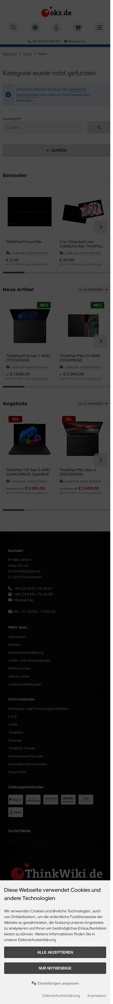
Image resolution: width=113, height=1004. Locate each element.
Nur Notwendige (55, 968)
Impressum (96, 995)
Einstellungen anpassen (57, 983)
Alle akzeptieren (55, 952)
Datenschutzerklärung (61, 995)
